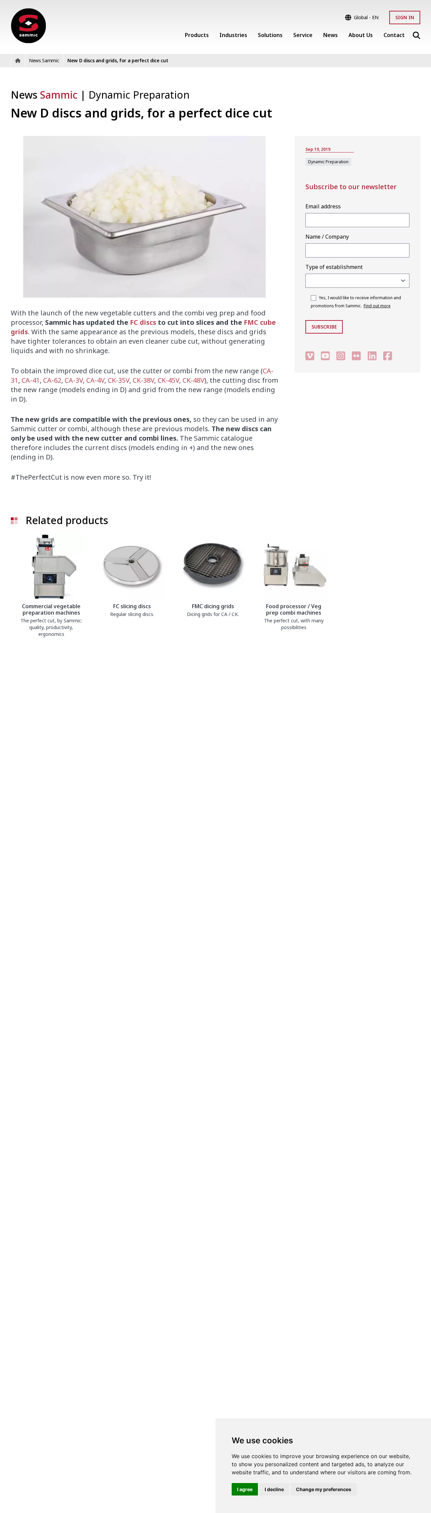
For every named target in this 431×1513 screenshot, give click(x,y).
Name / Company (327, 236)
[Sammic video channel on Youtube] (325, 356)
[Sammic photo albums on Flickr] (356, 356)
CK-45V (168, 380)
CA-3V (74, 380)
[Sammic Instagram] (340, 356)
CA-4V (95, 380)
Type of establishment (334, 267)
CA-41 (31, 380)
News (44, 95)
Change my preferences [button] (323, 1489)
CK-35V (118, 380)
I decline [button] (274, 1489)
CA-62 (52, 380)
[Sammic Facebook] (387, 356)
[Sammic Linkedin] (372, 356)
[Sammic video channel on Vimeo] (309, 356)
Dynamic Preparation (139, 95)
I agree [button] (245, 1489)
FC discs (143, 322)
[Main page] (28, 25)
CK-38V (143, 380)
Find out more (377, 306)
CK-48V (193, 380)
